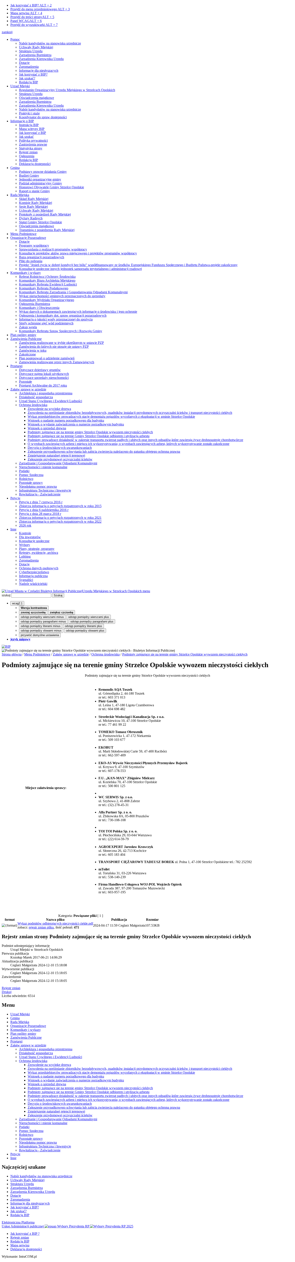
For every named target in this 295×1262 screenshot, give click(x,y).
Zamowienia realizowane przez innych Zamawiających (56, 362)
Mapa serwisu (26, 13)
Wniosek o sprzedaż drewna (47, 428)
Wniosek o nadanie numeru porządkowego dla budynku (66, 420)
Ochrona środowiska (33, 405)
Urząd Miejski (20, 86)
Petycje (15, 498)
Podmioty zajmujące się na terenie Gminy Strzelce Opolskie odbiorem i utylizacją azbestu (88, 436)
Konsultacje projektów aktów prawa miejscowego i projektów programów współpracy (78, 253)
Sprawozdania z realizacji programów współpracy (53, 249)
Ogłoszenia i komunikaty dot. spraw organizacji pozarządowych (62, 315)
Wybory (24, 545)
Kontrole (25, 533)
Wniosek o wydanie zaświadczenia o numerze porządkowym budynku (76, 424)
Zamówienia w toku (32, 350)
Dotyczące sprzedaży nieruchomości (44, 377)
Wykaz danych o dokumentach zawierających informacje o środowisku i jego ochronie (78, 311)
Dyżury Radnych (31, 218)
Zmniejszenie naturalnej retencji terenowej (56, 455)
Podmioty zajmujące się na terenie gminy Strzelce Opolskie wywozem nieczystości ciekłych (90, 432)
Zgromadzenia (29, 66)
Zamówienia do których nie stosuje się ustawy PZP (54, 346)
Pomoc (15, 39)
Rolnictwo (26, 479)
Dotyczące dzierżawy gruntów (40, 370)
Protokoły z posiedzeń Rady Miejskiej (45, 214)
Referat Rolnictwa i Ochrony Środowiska (47, 276)
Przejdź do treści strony (32, 17)
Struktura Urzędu (31, 51)
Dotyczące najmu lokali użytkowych (44, 374)
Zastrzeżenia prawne (33, 144)
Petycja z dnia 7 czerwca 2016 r (40, 502)
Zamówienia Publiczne (26, 339)
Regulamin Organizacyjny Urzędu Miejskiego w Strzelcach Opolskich (67, 90)
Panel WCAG (26, 21)
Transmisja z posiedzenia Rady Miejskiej (47, 230)
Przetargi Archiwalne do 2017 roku (43, 385)
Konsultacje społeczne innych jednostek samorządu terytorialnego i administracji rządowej (80, 269)
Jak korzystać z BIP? (31, 5)
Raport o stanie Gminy (34, 191)
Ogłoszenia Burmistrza (34, 304)
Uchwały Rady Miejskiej (36, 47)
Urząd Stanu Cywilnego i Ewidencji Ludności (50, 401)
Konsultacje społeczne (34, 541)
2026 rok (25, 525)
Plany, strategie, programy (36, 549)
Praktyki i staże (29, 113)
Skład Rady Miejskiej (33, 199)
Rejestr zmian (28, 152)
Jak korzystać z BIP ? (25, 1233)
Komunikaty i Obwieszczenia (39, 308)
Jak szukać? (27, 78)
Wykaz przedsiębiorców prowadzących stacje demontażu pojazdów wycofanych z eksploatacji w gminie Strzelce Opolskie (111, 416)
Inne (13, 529)
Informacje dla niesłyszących (38, 70)
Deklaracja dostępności (35, 164)
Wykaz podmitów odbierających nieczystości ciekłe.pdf (55, 923)
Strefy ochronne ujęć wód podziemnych (46, 323)
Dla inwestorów (30, 537)
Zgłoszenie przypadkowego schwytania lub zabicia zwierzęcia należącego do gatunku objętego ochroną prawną (104, 451)
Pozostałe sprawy (31, 482)
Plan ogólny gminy (23, 335)
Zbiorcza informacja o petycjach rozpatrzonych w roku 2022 (60, 521)
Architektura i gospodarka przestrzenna (45, 393)
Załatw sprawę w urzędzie (28, 389)
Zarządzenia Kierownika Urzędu (41, 59)
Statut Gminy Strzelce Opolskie (40, 222)
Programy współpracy (34, 245)
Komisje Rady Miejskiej (35, 203)
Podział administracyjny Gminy (40, 183)
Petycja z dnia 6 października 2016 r (43, 510)
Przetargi (16, 366)
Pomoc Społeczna (31, 475)
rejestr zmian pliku (41, 927)
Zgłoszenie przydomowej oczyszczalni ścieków (60, 459)
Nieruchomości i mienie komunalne (43, 467)
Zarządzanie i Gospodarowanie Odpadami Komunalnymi (58, 463)
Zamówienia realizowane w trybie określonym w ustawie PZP (61, 342)
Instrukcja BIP (29, 125)
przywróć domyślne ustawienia (40, 635)
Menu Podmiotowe (23, 234)
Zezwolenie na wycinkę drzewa (49, 409)
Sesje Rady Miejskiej (33, 206)
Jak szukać (26, 136)
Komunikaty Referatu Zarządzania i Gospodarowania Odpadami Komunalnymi (73, 292)
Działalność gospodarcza (36, 397)
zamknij (7, 32)
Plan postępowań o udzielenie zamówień (47, 358)
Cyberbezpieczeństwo (34, 572)
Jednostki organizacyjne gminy (40, 179)
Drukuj (6, 992)
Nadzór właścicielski (33, 584)
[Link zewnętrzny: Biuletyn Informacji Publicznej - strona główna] (6, 646)
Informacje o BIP (22, 121)
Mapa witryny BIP (31, 129)
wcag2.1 (17, 603)
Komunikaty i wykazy (25, 273)
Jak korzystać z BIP (32, 133)
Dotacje (24, 63)
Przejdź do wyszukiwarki (34, 25)
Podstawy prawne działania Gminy (43, 171)
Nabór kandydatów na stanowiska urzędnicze (50, 43)
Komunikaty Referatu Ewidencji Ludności (48, 284)
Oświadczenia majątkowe (36, 98)
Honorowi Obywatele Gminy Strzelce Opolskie (51, 187)
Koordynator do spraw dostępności (43, 117)
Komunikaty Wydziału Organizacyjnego (46, 300)
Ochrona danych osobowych (38, 568)
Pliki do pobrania (30, 261)
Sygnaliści (26, 580)
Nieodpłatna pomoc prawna (38, 486)
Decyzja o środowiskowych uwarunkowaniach (60, 447)
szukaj (6, 595)
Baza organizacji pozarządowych (41, 257)
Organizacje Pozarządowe (28, 238)
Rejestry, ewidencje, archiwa (38, 552)
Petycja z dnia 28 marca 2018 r (40, 514)
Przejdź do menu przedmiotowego (40, 9)
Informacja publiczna (33, 576)
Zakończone (27, 354)
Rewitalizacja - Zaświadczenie (39, 494)
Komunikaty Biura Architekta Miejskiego (47, 280)
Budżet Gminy (29, 175)
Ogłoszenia (26, 156)
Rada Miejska (19, 195)
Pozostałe (25, 381)
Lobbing (25, 556)
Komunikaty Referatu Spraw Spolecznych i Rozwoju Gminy (60, 331)
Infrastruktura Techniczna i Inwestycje (45, 490)
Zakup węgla (28, 327)
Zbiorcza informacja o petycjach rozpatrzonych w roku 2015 (60, 506)
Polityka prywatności (33, 140)
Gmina (15, 168)
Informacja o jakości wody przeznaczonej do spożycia (56, 319)
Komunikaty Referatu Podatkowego (43, 288)
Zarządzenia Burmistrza (35, 55)
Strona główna (12, 654)
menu (146, 591)
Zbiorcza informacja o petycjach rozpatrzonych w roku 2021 (60, 517)
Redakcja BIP (28, 82)
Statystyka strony (30, 148)
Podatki (24, 471)
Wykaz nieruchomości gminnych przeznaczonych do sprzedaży (62, 296)
